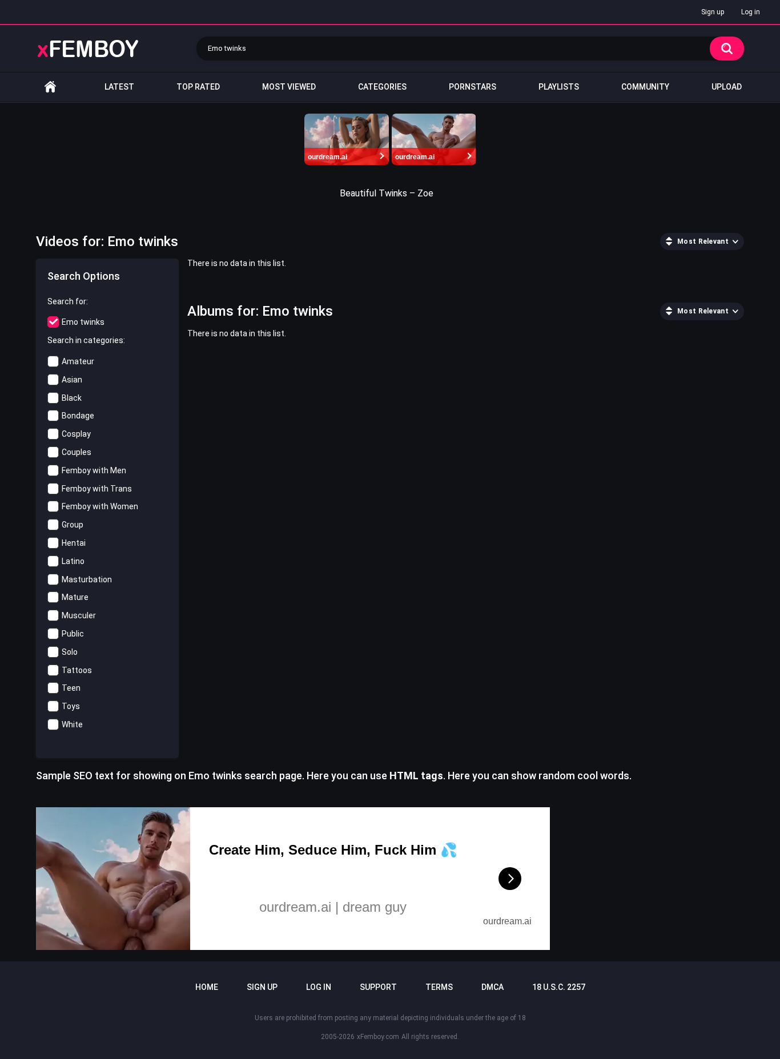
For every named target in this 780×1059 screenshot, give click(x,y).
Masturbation (87, 579)
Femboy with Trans (97, 488)
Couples (76, 452)
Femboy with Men (94, 470)
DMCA (492, 987)
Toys (71, 706)
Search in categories (85, 340)
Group (72, 524)
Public (73, 633)
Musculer (79, 615)
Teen (71, 687)
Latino (73, 561)
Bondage (78, 415)
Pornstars (472, 86)
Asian (72, 379)
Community (645, 86)
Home (50, 87)
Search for (66, 301)
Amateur (78, 361)
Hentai (74, 542)
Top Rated (198, 86)
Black (72, 397)
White (72, 724)
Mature (75, 597)
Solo (70, 652)
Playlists (558, 86)
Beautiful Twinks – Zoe (386, 193)
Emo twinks (83, 322)
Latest (119, 86)
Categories (382, 86)
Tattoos (77, 670)
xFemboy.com (378, 1037)
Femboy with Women (100, 506)
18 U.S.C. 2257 (558, 987)
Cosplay (76, 433)
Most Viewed (289, 86)
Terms (439, 987)
